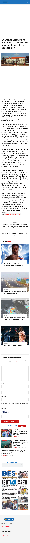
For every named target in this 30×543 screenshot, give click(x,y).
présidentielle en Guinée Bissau (12, 214)
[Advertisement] (15, 21)
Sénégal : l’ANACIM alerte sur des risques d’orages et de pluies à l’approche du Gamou (15, 319)
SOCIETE (10, 531)
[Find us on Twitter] (3, 539)
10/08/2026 (21, 436)
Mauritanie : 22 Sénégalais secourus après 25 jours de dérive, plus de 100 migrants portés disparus (20, 443)
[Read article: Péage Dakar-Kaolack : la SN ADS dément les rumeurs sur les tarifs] (15, 282)
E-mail (3, 390)
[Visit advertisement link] (15, 490)
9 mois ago (3, 50)
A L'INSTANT (6, 261)
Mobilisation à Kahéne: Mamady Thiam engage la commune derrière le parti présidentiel (20, 432)
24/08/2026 (11, 268)
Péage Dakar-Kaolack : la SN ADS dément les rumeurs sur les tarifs (15, 292)
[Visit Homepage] (5, 2)
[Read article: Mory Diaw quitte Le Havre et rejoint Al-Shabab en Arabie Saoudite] (15, 335)
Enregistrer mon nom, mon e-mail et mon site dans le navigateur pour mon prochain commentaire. (15, 403)
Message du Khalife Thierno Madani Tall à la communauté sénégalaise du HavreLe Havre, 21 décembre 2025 (14, 451)
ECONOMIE (4, 531)
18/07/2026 (21, 447)
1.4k (16, 268)
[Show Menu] (25, 2)
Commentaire (5, 365)
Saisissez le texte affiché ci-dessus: (10, 414)
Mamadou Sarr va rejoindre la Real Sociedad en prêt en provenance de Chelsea (13, 265)
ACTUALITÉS (13, 530)
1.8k (14, 455)
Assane (6, 268)
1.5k (16, 295)
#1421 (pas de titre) (5, 530)
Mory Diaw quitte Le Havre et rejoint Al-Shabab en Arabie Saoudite (14, 346)
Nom (3, 383)
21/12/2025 (9, 455)
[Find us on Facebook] (1, 539)
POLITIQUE (20, 530)
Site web (3, 396)
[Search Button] (28, 2)
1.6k (25, 447)
